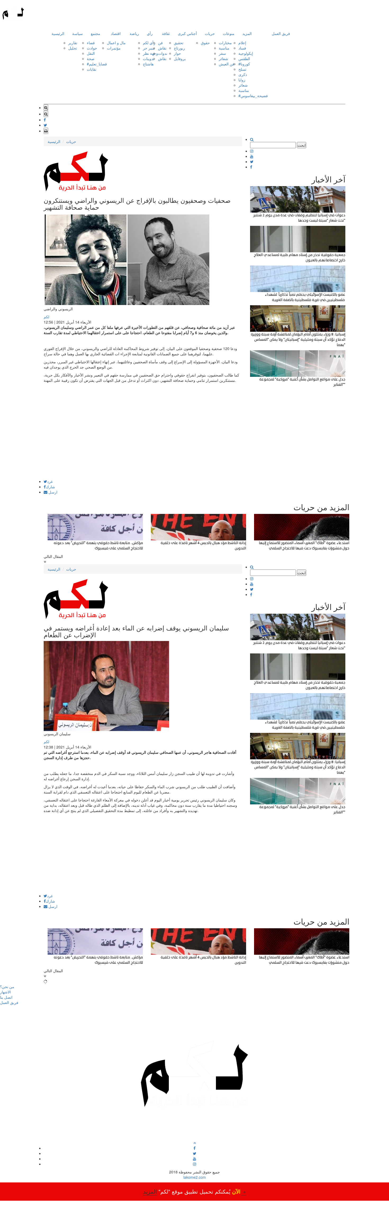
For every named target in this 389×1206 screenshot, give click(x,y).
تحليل (72, 48)
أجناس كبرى (187, 33)
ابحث (301, 145)
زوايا (241, 79)
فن (160, 42)
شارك (50, 486)
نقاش (162, 48)
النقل (91, 53)
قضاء (91, 42)
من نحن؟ (7, 986)
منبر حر (149, 48)
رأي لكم (149, 42)
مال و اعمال (116, 42)
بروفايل (180, 58)
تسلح (242, 69)
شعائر (223, 58)
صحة (90, 58)
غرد (50, 481)
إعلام (242, 42)
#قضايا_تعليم (97, 63)
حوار (177, 53)
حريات (210, 33)
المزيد (247, 33)
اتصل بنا (6, 997)
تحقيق (178, 42)
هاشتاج (148, 63)
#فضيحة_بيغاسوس (253, 95)
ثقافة (166, 33)
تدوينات (148, 58)
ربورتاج (179, 48)
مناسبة (224, 48)
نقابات (91, 69)
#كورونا (244, 63)
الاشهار (5, 991)
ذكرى (242, 74)
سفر (222, 53)
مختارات (225, 42)
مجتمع (95, 33)
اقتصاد (116, 33)
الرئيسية (58, 33)
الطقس (244, 58)
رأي (150, 33)
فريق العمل (281, 33)
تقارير (72, 42)
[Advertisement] (143, 442)
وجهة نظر (150, 53)
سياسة (77, 33)
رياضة (134, 33)
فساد (242, 48)
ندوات (162, 53)
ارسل (52, 492)
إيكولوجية (245, 53)
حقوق (205, 42)
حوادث (92, 48)
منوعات (228, 33)
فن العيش (226, 63)
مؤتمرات (114, 48)
